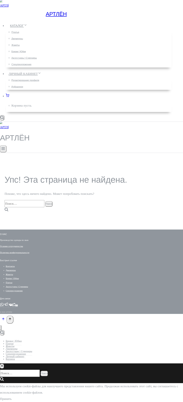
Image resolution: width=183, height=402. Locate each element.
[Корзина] (9, 96)
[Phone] (14, 305)
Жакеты (15, 45)
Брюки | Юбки (18, 51)
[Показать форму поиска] (2, 117)
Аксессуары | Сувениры (24, 58)
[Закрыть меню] (1, 327)
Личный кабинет (15, 356)
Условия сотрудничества (11, 246)
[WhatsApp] (2, 305)
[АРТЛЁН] (4, 5)
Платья (15, 32)
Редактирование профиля (25, 80)
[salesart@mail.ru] (16, 305)
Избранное (17, 87)
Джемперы (17, 38)
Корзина (10, 359)
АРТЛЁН (56, 14)
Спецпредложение (21, 64)
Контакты (10, 266)
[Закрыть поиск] (2, 366)
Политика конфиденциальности (14, 252)
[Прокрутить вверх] (3, 319)
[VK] (11, 305)
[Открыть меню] (3, 148)
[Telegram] (6, 305)
